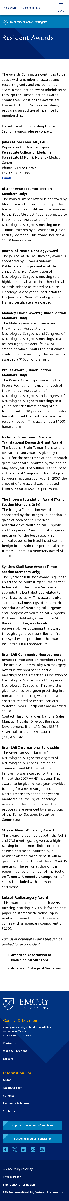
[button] (32, 1125)
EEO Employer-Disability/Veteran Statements (33, 1192)
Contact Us (10, 1043)
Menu (60, 11)
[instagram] (33, 1151)
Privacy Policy (12, 1176)
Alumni (7, 1080)
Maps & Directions (15, 1051)
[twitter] (15, 1151)
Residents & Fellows (16, 1103)
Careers (8, 1059)
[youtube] (42, 1151)
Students (9, 1111)
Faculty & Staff (12, 1088)
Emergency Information (19, 1184)
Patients (8, 1095)
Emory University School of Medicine (22, 7)
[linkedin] (24, 1151)
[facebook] (5, 1151)
